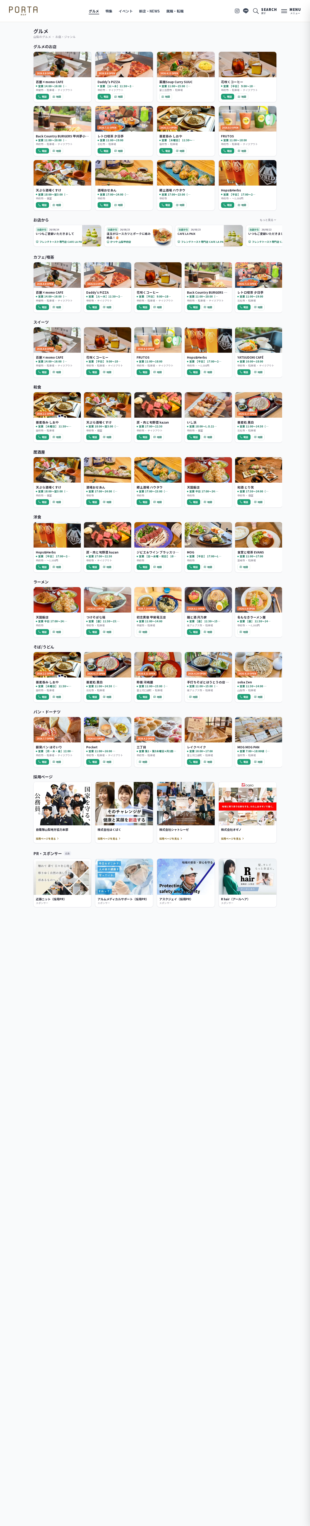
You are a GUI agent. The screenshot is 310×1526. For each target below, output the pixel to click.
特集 (109, 11)
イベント (126, 11)
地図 (58, 96)
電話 (44, 96)
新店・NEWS (149, 11)
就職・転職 (175, 11)
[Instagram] (237, 11)
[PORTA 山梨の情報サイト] (23, 10)
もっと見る (266, 220)
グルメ (94, 11)
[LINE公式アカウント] (245, 11)
